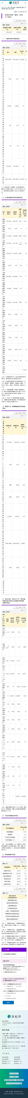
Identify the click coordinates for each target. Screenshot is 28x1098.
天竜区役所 (17, 1059)
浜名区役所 (5, 1059)
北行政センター (18, 1063)
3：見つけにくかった (11, 998)
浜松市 (14, 3)
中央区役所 (17, 1057)
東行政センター (6, 1061)
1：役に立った (9, 986)
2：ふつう (19, 986)
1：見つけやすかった (11, 993)
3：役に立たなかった (11, 988)
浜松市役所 (5, 1057)
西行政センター (18, 1061)
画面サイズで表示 (22, 20)
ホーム (4, 7)
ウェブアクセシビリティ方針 (14, 1083)
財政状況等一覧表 (20, 7)
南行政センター (6, 1063)
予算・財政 (13, 7)
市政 (8, 7)
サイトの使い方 (14, 1076)
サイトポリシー (14, 1073)
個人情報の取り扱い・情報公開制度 (14, 1080)
